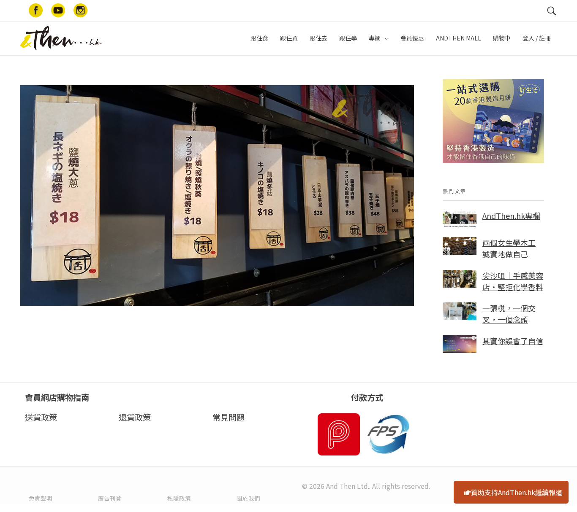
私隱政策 (179, 498)
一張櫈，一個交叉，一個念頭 (509, 313)
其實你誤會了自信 (512, 340)
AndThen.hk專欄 (511, 215)
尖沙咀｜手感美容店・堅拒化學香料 (512, 281)
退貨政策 (135, 417)
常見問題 (228, 417)
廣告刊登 (110, 498)
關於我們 (248, 498)
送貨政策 (41, 417)
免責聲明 (40, 498)
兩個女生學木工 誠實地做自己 (509, 248)
